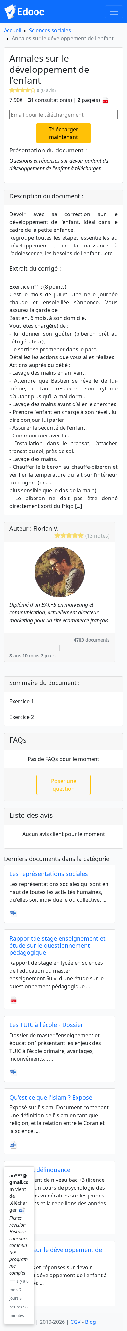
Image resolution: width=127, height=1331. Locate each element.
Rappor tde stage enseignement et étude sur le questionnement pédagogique (57, 945)
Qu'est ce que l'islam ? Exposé (50, 1097)
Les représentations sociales (48, 874)
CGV (75, 1321)
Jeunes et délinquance (39, 1170)
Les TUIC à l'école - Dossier (46, 1025)
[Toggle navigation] (114, 11)
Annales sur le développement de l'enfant (55, 1253)
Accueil (12, 30)
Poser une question (63, 784)
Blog (90, 1321)
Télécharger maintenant (63, 133)
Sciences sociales (50, 30)
